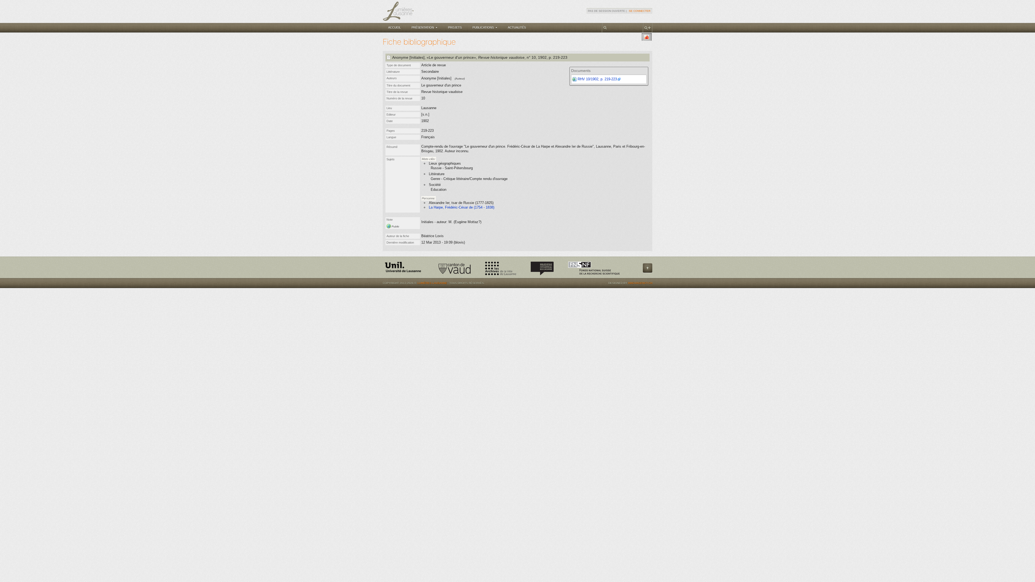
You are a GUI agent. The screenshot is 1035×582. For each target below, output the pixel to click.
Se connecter (639, 10)
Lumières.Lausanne (432, 283)
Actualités (517, 27)
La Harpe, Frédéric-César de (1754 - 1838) (461, 207)
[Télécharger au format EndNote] (647, 37)
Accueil (394, 27)
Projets (455, 27)
